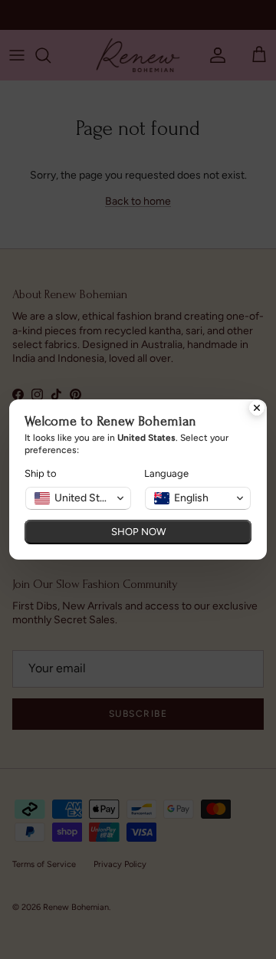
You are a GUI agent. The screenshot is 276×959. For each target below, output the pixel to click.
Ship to (41, 473)
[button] (78, 498)
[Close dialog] (257, 409)
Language (166, 473)
